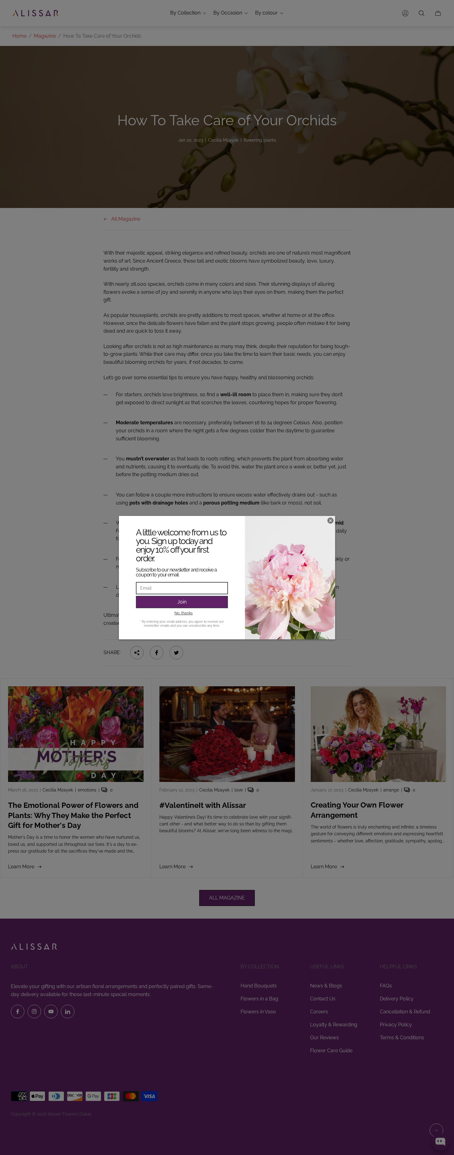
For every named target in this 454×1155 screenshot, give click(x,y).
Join (182, 602)
